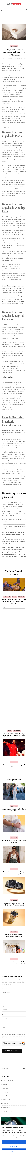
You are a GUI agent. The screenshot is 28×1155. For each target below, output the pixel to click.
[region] (14, 1140)
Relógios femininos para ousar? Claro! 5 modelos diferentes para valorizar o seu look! (14, 601)
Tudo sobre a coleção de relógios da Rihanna (14, 766)
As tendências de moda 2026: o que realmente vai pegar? (14, 873)
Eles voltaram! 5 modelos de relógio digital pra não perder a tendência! (14, 734)
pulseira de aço (19, 370)
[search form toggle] (26, 10)
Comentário (5, 989)
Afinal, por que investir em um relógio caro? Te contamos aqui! (14, 904)
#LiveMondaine (6, 1080)
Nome (4, 1006)
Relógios (14, 46)
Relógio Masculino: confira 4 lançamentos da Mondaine (14, 935)
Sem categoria (6, 1103)
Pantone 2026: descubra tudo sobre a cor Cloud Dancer (14, 810)
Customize (14, 1146)
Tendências (14, 806)
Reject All (14, 1151)
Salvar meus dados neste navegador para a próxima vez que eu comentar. (14, 1036)
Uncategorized (6, 1111)
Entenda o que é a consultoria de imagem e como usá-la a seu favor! (14, 963)
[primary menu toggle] (2, 11)
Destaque (7, 596)
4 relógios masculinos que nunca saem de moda (14, 841)
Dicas (14, 596)
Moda (4, 1096)
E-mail (4, 1015)
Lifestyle (14, 959)
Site (3, 1023)
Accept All (14, 1142)
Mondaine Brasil (9, 58)
